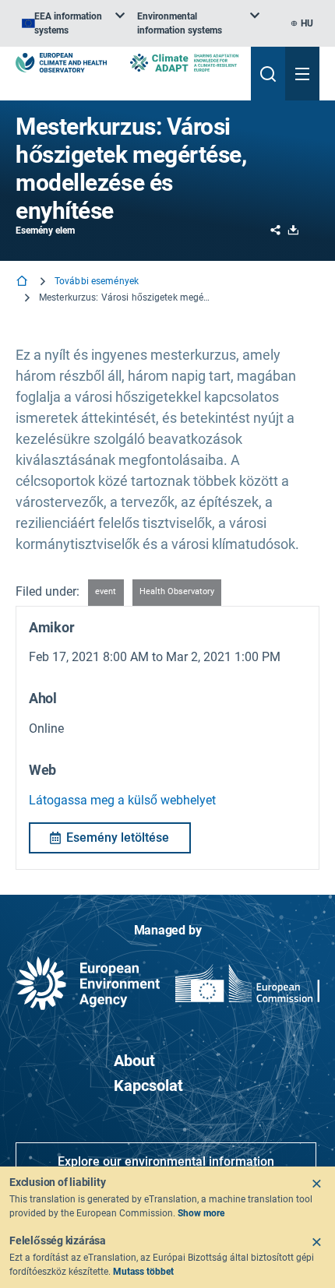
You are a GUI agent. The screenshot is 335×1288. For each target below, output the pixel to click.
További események (97, 281)
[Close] (316, 1183)
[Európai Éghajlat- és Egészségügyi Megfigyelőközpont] (61, 62)
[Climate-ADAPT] (184, 63)
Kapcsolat (148, 1085)
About (134, 1060)
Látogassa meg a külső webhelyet (122, 800)
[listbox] (73, 23)
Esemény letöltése (117, 837)
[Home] (23, 282)
